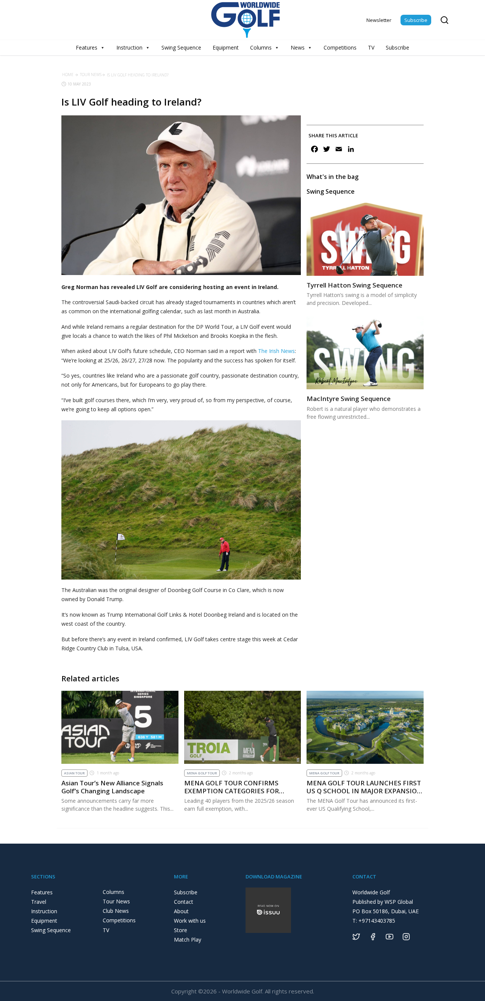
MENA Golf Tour (202, 773)
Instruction (129, 47)
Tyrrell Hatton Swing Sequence (354, 285)
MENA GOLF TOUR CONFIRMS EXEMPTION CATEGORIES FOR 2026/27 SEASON (231, 791)
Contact (183, 901)
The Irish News (276, 350)
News (298, 47)
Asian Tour (74, 773)
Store (180, 930)
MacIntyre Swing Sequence (349, 398)
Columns (261, 47)
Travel (38, 901)
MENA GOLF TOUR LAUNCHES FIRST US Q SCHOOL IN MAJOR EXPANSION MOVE (364, 791)
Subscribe (415, 20)
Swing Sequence (181, 47)
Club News (116, 910)
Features (86, 47)
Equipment (226, 47)
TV (371, 47)
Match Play (187, 939)
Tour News (91, 74)
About (181, 911)
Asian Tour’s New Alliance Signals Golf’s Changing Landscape (112, 787)
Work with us (190, 920)
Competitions (340, 47)
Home (68, 74)
